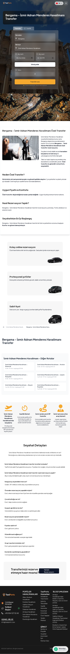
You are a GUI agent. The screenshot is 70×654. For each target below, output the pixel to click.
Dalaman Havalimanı (29, 609)
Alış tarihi (20, 54)
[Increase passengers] (52, 74)
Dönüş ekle (35, 64)
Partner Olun (45, 641)
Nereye (18, 45)
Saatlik (28, 28)
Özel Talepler (45, 615)
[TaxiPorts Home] (7, 3)
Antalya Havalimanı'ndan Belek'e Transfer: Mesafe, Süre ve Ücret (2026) (60, 599)
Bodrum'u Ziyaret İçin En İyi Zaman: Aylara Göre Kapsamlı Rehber (60, 627)
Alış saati (41, 54)
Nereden (18, 35)
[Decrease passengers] (17, 74)
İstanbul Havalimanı (29, 602)
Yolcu (19, 70)
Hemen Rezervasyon (49, 571)
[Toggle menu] (66, 3)
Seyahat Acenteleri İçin (44, 636)
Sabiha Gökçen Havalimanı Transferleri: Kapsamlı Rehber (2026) (60, 619)
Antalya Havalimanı (29, 612)
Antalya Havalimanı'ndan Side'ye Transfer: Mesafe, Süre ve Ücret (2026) (60, 609)
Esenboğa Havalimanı (30, 619)
